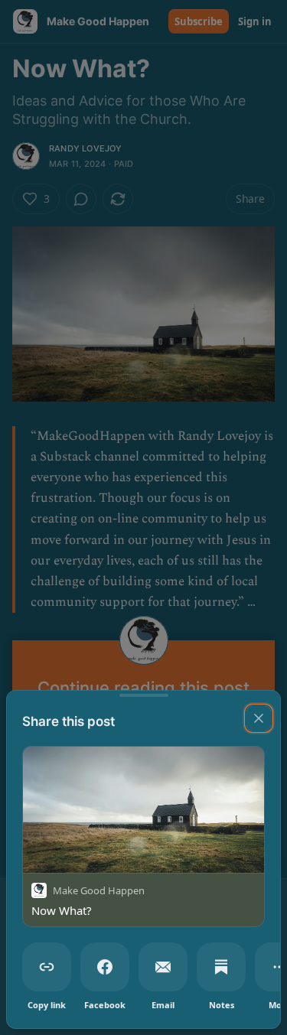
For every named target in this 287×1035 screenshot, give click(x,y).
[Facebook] (104, 966)
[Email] (163, 966)
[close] (258, 718)
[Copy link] (46, 966)
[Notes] (221, 966)
